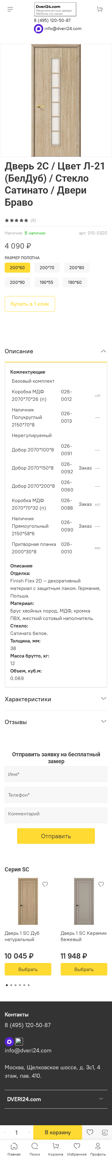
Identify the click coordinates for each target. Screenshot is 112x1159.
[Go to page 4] (20, 985)
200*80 (76, 267)
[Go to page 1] (7, 985)
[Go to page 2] (11, 985)
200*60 (17, 267)
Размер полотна (22, 257)
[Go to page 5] (24, 985)
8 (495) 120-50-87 (52, 20)
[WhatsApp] (39, 28)
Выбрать (28, 969)
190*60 (75, 282)
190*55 (46, 282)
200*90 (17, 282)
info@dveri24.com (63, 28)
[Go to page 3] (15, 985)
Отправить (56, 836)
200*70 (47, 267)
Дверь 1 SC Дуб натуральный (22, 936)
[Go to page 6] (29, 985)
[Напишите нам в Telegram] (19, 1041)
